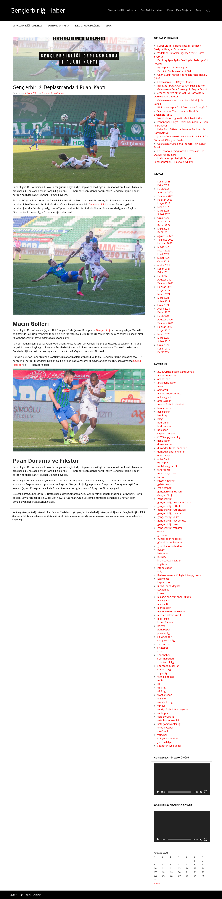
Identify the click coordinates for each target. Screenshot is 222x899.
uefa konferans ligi (168, 720)
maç (71, 516)
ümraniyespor (165, 727)
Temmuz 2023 (165, 196)
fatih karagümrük (167, 466)
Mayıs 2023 (163, 203)
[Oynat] (157, 791)
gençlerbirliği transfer (169, 528)
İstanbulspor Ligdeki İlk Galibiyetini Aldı (179, 118)
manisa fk (162, 604)
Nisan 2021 (163, 294)
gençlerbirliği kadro (168, 517)
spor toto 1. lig (165, 662)
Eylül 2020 (163, 316)
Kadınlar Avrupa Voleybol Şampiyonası (179, 575)
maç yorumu (112, 516)
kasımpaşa (163, 578)
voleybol (162, 735)
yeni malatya (164, 742)
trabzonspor (164, 695)
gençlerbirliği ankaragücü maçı (174, 502)
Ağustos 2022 (165, 236)
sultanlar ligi (164, 669)
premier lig (163, 633)
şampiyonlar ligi (166, 640)
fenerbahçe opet (166, 473)
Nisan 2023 (163, 207)
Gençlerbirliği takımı (23, 516)
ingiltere (162, 564)
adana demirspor (167, 375)
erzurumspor (164, 455)
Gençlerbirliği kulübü (134, 512)
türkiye (161, 705)
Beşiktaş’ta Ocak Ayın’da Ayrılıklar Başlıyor (181, 85)
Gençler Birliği (29, 512)
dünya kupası (164, 444)
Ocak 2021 (163, 305)
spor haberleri (133, 516)
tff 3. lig (161, 691)
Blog (198, 10)
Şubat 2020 (163, 341)
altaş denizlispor (166, 382)
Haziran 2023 (164, 199)
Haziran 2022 (164, 243)
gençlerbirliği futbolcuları (171, 509)
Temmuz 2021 (165, 283)
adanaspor (163, 379)
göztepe (162, 535)
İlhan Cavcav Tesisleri (57, 512)
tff (158, 684)
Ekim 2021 (163, 272)
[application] (182, 779)
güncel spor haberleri (169, 546)
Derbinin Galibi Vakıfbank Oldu (174, 71)
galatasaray (164, 484)
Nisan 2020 (163, 334)
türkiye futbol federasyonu (172, 709)
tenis (160, 680)
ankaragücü (164, 397)
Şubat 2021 (163, 301)
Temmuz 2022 (165, 239)
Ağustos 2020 (165, 319)
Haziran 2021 (164, 287)
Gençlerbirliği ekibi (111, 512)
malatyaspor (164, 600)
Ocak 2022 (163, 261)
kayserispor (164, 582)
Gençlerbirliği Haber (37, 10)
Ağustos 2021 (165, 279)
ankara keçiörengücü (169, 393)
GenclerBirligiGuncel (53, 92)
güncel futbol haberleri (170, 542)
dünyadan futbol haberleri (172, 448)
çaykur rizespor (166, 433)
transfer (162, 698)
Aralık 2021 (163, 265)
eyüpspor (162, 462)
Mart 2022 (163, 254)
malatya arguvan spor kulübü (174, 597)
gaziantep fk (164, 488)
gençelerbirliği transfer (170, 491)
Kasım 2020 (163, 312)
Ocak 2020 (163, 345)
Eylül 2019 (163, 352)
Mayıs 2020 (163, 330)
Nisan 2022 (163, 250)
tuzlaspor (162, 713)
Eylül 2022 (163, 232)
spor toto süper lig (168, 666)
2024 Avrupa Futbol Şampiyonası (175, 371)
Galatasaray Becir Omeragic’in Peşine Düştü (182, 89)
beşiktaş (162, 415)
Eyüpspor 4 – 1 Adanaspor (172, 67)
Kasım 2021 (163, 268)
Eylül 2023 (163, 188)
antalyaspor (164, 400)
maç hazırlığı (82, 516)
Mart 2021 (163, 297)
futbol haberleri (166, 480)
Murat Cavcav (165, 622)
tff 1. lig (161, 687)
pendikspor (163, 629)
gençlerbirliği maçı (167, 524)
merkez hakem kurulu (169, 615)
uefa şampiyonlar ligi (169, 724)
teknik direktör (165, 676)
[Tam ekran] (205, 791)
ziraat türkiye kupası (169, 745)
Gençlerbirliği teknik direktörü (51, 516)
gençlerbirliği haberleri (170, 513)
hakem (161, 549)
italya (160, 571)
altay (160, 386)
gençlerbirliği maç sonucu (171, 520)
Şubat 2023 (163, 214)
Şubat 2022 (163, 257)
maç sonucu (97, 516)
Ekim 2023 (163, 185)
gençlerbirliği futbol (168, 506)
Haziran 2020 (164, 326)
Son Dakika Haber (151, 10)
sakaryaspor (164, 636)
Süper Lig (17, 519)
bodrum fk (163, 422)
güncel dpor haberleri (169, 538)
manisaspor (164, 607)
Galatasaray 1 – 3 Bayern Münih (175, 82)
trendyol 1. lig (165, 702)
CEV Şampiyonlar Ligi (169, 437)
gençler (80, 512)
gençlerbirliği (164, 498)
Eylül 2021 (163, 276)
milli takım (163, 618)
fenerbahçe (163, 469)
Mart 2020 (163, 337)
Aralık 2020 (163, 308)
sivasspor (162, 647)
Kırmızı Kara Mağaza (179, 10)
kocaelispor (164, 589)
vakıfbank (163, 731)
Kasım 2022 (163, 225)
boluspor (162, 429)
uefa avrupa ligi (166, 716)
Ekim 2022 (163, 228)
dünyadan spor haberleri (171, 451)
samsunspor (164, 644)
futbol (160, 477)
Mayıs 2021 (163, 290)
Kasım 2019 (163, 348)
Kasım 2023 (163, 181)
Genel (41, 512)
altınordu (162, 390)
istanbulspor (164, 567)
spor (122, 516)
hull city (161, 557)
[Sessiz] (201, 791)
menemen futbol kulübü (171, 611)
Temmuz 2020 (165, 323)
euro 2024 (163, 459)
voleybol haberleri (167, 738)
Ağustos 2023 (165, 192)
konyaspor (163, 593)
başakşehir (163, 411)
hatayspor (163, 553)
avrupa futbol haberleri (170, 404)
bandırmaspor (165, 408)
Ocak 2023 (163, 218)
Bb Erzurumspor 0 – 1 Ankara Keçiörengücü (182, 107)
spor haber (163, 655)
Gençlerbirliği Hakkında (122, 10)
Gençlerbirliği (96, 204)
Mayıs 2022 (163, 247)
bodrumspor (164, 426)
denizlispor (163, 440)
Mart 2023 (163, 210)
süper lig (162, 673)
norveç (161, 626)
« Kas (157, 883)
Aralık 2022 (163, 221)
